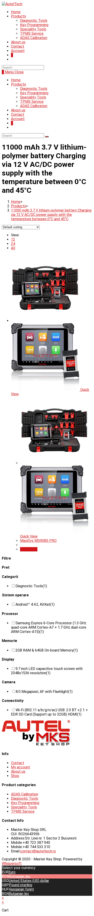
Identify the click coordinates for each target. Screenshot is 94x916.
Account (18, 119)
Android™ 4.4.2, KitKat (35, 604)
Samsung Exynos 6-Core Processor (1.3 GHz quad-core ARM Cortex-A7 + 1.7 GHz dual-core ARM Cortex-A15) (48, 627)
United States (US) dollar (29, 881)
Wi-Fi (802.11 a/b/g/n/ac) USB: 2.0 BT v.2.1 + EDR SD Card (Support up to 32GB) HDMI (49, 712)
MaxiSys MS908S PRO (38, 540)
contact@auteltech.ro (38, 851)
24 (13, 244)
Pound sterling (20, 885)
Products (18, 84)
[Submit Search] (47, 136)
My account (20, 767)
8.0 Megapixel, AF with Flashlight (44, 691)
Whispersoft (12, 863)
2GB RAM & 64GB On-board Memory (47, 650)
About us (18, 110)
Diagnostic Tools (33, 88)
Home (16, 80)
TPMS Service (32, 101)
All (13, 248)
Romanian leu (19, 876)
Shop (15, 776)
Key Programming (34, 93)
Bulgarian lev (19, 893)
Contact (17, 114)
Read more (28, 549)
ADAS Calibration (33, 106)
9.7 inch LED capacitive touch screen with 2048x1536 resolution (47, 671)
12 (13, 239)
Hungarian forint (21, 889)
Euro (12, 872)
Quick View (29, 536)
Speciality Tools (33, 97)
